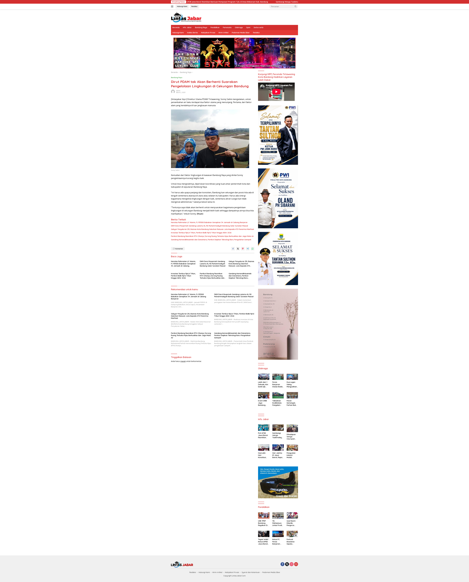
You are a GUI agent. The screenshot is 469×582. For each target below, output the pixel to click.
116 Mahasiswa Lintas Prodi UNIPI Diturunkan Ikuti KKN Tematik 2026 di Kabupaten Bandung (277, 523)
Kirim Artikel (223, 33)
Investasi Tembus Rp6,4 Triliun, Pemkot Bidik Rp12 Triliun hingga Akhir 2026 (201, 233)
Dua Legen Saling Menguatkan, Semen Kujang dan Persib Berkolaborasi (292, 384)
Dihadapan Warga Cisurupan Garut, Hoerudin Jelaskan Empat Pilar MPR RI (291, 436)
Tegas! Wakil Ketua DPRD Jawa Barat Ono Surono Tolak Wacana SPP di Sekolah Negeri (263, 541)
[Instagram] (291, 564)
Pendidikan (215, 27)
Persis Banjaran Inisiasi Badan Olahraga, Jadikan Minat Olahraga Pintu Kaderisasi (277, 384)
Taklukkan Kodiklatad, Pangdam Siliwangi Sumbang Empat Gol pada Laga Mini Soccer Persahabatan (277, 403)
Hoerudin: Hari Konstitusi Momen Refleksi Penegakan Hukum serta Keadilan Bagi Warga (263, 455)
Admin (178, 91)
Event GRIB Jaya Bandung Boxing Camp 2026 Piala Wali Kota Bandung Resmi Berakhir (263, 403)
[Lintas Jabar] (186, 17)
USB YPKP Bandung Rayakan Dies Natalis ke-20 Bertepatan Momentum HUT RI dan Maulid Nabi (263, 523)
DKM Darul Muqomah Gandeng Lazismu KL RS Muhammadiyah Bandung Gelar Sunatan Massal (209, 226)
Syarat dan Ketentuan (251, 572)
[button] (295, 6)
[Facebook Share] (233, 249)
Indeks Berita (192, 33)
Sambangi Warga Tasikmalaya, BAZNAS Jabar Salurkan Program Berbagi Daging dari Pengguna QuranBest (266, 2)
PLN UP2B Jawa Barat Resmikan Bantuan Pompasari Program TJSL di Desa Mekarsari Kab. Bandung (263, 435)
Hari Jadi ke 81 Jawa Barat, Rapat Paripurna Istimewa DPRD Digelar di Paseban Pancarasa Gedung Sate (277, 455)
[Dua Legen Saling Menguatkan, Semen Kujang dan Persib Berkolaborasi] (292, 377)
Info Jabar (187, 27)
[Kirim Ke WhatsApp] (252, 249)
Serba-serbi (258, 27)
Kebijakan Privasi (208, 33)
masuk (183, 361)
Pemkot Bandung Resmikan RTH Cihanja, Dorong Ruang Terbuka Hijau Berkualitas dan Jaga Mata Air (212, 236)
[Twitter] (287, 564)
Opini (248, 27)
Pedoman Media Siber (241, 33)
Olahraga (239, 27)
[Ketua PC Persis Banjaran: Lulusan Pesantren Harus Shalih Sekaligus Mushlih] (278, 534)
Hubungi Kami (182, 6)
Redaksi (194, 6)
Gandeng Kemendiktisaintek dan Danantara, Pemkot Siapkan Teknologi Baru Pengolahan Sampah (211, 240)
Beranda (176, 27)
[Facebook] (282, 564)
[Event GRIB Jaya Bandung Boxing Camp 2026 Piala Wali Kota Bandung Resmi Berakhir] (263, 395)
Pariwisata (227, 27)
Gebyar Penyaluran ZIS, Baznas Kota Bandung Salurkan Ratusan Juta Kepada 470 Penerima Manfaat (212, 229)
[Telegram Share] (248, 249)
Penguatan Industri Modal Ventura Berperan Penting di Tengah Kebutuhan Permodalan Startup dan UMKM (292, 455)
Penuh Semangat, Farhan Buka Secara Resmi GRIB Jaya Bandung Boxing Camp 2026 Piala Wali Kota (292, 403)
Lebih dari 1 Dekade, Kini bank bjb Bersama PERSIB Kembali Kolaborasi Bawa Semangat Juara (263, 384)
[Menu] (172, 6)
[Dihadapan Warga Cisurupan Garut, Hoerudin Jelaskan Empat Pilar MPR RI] (292, 428)
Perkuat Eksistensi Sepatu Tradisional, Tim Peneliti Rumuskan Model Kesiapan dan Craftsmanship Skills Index (292, 541)
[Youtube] (296, 564)
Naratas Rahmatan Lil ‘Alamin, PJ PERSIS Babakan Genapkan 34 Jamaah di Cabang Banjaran (209, 222)
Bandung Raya (201, 27)
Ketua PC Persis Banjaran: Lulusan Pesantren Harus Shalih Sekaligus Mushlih (277, 541)
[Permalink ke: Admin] (173, 91)
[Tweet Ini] (238, 249)
